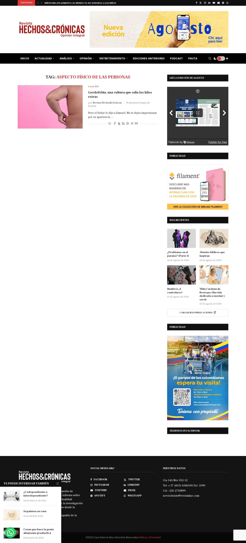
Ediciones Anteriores (149, 58)
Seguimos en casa (34, 511)
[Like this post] (109, 123)
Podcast (176, 58)
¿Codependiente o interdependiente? (35, 493)
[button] (38, 3)
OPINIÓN (86, 58)
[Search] (210, 58)
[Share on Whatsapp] (127, 123)
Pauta (192, 58)
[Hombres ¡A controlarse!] (181, 275)
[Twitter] (200, 3)
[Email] (218, 3)
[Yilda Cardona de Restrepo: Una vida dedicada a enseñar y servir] (214, 275)
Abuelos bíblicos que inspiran (212, 254)
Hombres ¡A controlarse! (174, 290)
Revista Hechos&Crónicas (107, 102)
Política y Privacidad (149, 537)
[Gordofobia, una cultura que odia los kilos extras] (50, 106)
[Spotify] (223, 3)
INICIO (24, 58)
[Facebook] (196, 3)
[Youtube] (214, 3)
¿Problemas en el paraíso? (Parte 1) (178, 254)
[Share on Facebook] (114, 123)
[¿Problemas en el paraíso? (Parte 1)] (181, 238)
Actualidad (43, 58)
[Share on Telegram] (132, 123)
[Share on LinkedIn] (123, 123)
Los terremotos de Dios (58, 3)
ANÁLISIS (66, 58)
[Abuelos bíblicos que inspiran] (214, 238)
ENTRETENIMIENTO (112, 58)
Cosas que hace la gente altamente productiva (38, 531)
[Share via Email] (136, 123)
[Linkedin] (209, 3)
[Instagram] (205, 3)
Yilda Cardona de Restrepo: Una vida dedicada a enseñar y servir (212, 294)
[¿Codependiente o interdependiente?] (12, 495)
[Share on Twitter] (119, 123)
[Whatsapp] (227, 3)
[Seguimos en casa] (12, 515)
